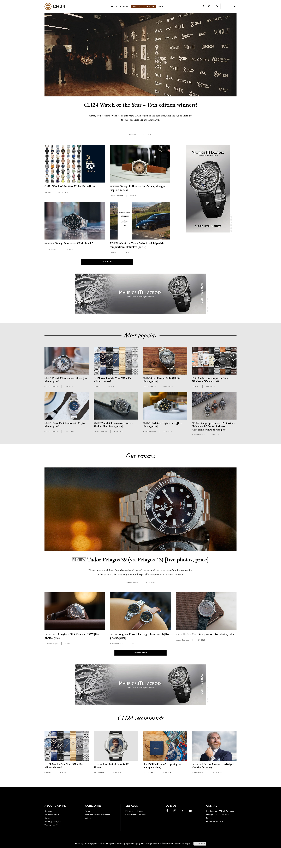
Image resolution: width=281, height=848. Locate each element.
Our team (48, 811)
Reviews (125, 6)
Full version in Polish (134, 811)
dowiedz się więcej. (182, 843)
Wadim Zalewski (149, 431)
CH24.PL (54, 6)
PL (235, 6)
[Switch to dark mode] (216, 6)
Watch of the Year (144, 6)
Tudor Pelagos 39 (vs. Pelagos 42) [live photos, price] (140, 559)
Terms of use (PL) (51, 825)
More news (107, 262)
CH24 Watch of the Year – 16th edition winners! (140, 105)
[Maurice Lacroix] (208, 188)
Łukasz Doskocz (116, 196)
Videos (88, 818)
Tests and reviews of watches (97, 815)
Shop (161, 6)
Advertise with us (51, 815)
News (114, 6)
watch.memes (99, 772)
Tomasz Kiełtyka (149, 386)
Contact (47, 818)
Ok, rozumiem (200, 844)
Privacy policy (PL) (52, 822)
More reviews (140, 652)
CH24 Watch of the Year (135, 815)
